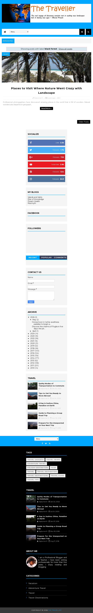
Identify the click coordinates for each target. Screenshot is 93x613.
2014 (32, 358)
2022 (32, 338)
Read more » (46, 108)
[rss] (49, 443)
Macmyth (32, 203)
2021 (32, 341)
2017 (32, 351)
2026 (32, 317)
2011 (32, 365)
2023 (32, 336)
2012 (32, 363)
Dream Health (34, 201)
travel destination (47, 471)
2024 (32, 333)
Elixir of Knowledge (36, 199)
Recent (33, 257)
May (34, 320)
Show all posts (65, 49)
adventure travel (36, 464)
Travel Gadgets (35, 460)
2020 (32, 343)
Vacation (33, 583)
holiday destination (37, 468)
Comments (60, 257)
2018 (32, 348)
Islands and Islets (35, 197)
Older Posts (84, 122)
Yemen (5, 54)
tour (53, 468)
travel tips (33, 479)
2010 (32, 368)
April (34, 331)
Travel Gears (53, 460)
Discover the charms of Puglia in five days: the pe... (47, 327)
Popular (46, 257)
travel (30, 471)
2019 (32, 346)
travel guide (57, 475)
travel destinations (37, 475)
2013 (32, 360)
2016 (32, 353)
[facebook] (42, 443)
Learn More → (32, 569)
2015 (32, 356)
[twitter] (46, 443)
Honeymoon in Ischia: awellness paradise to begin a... (45, 323)
